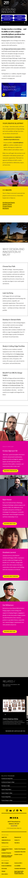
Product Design (7, 206)
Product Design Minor (6, 796)
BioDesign (6, 208)
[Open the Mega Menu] (21, 2)
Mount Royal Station (13, 356)
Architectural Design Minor (7, 778)
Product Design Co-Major (6, 800)
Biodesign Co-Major (5, 785)
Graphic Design (7, 204)
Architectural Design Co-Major (7, 782)
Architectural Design (9, 202)
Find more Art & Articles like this (15, 731)
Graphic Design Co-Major (6, 793)
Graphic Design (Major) (6, 789)
